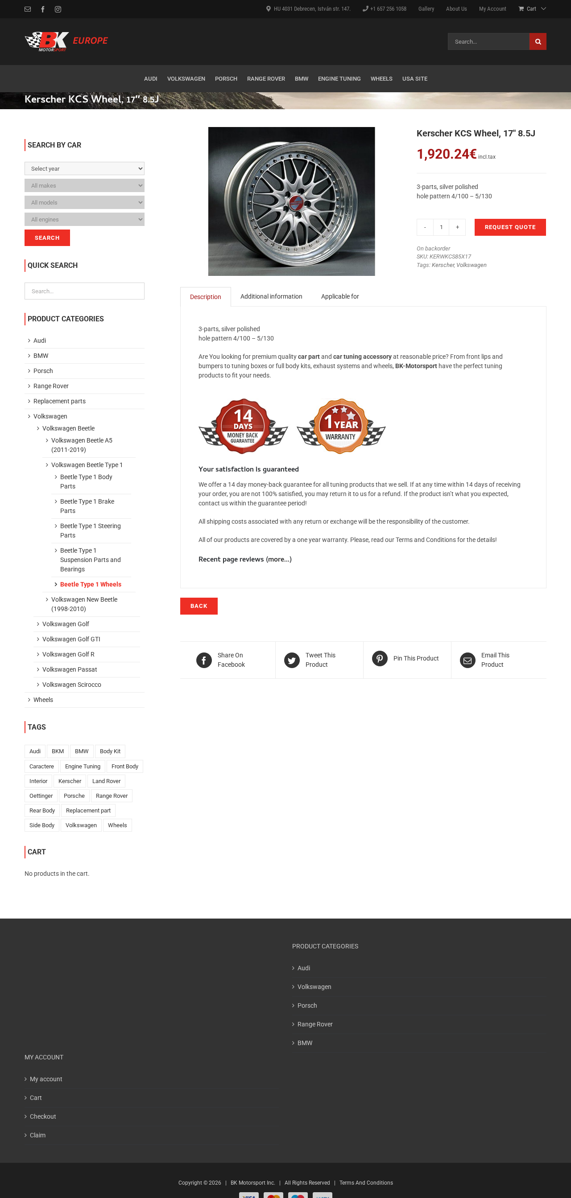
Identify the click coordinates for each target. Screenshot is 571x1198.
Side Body (41, 825)
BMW (40, 355)
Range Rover (51, 386)
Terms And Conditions (366, 1183)
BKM (58, 751)
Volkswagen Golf (65, 624)
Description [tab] (205, 296)
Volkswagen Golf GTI (71, 639)
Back (198, 606)
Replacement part (88, 810)
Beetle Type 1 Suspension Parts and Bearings (90, 560)
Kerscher (443, 265)
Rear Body (42, 810)
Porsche (74, 795)
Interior (38, 781)
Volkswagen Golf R (68, 654)
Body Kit (110, 751)
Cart (36, 1097)
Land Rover (106, 781)
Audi (39, 340)
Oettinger (41, 795)
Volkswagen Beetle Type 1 (87, 464)
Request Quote (510, 227)
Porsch (43, 370)
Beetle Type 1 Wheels (90, 584)
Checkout (43, 1116)
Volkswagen (471, 265)
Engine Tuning (82, 766)
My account (46, 1079)
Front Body (125, 766)
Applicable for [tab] (340, 296)
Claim (38, 1135)
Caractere (41, 766)
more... (279, 560)
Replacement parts (59, 401)
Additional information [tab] (271, 296)
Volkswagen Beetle (68, 428)
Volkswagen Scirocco (71, 684)
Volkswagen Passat (69, 669)
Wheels (43, 699)
